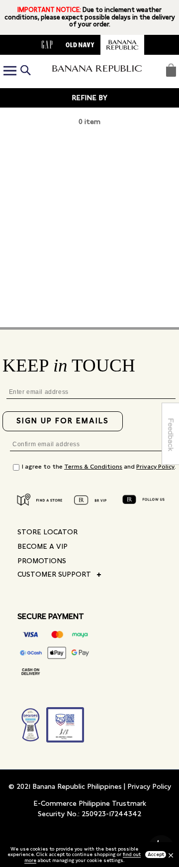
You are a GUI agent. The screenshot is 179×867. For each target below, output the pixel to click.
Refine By (89, 98)
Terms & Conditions (93, 466)
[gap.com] (47, 45)
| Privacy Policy (147, 786)
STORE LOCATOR (47, 532)
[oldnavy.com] (80, 45)
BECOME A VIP (42, 546)
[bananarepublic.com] (122, 45)
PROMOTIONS (41, 561)
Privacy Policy (155, 466)
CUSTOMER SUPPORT (54, 574)
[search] (25, 71)
